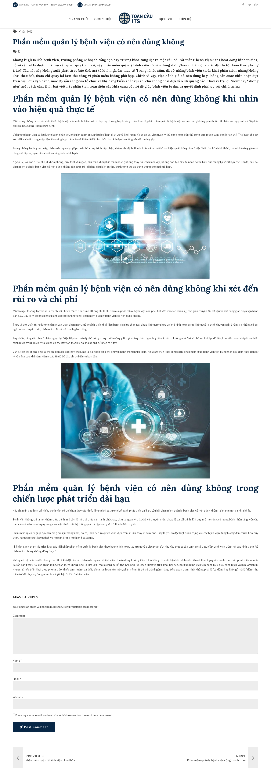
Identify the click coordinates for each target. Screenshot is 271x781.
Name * (17, 660)
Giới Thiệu (103, 19)
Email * (17, 679)
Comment (19, 615)
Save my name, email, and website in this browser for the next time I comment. (64, 715)
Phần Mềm (26, 31)
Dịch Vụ (165, 19)
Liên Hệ (184, 19)
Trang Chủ (78, 19)
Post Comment (36, 727)
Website (18, 697)
